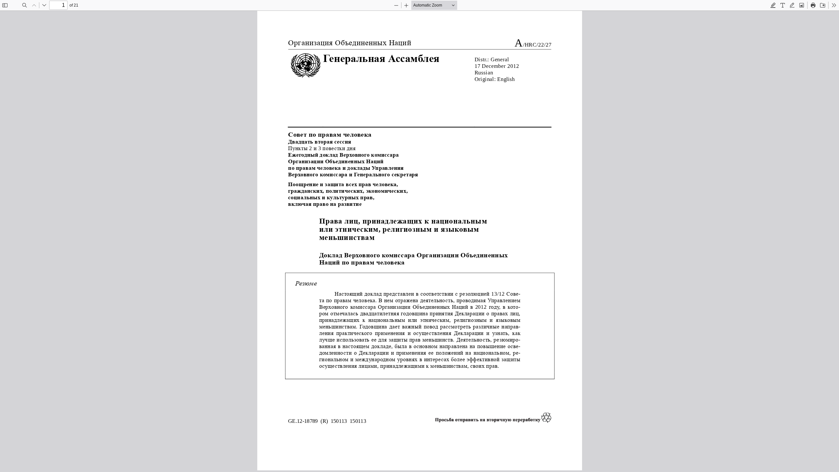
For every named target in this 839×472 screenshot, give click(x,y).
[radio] (773, 5)
